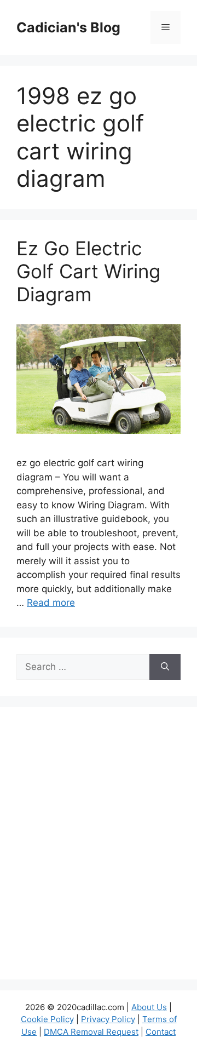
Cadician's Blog (68, 27)
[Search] (165, 667)
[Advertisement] (98, 850)
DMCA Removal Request (91, 1032)
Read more (51, 602)
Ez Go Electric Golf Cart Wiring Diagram (88, 271)
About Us (149, 1007)
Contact (161, 1032)
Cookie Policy (47, 1019)
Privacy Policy (108, 1019)
